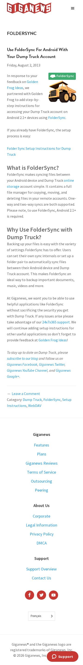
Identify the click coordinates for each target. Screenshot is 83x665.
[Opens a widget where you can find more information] (62, 657)
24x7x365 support (56, 322)
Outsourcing (41, 481)
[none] (41, 616)
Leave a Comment (26, 393)
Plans (41, 454)
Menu (73, 8)
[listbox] (41, 616)
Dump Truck (32, 399)
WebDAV (34, 405)
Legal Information (41, 525)
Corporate (41, 516)
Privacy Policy (41, 534)
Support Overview (41, 569)
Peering (41, 490)
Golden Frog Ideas (53, 340)
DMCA (41, 543)
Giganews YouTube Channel (27, 370)
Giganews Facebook (22, 364)
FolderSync (56, 117)
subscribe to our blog (22, 358)
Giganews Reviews (42, 463)
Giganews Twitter (52, 364)
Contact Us (41, 578)
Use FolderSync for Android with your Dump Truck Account (37, 53)
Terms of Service (41, 472)
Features (41, 445)
